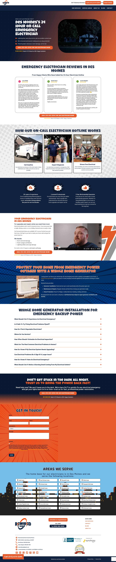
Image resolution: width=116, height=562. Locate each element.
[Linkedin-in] (20, 553)
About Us (97, 8)
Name (10, 415)
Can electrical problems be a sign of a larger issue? (33, 354)
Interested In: (12, 426)
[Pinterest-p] (30, 553)
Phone (31, 420)
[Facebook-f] (17, 553)
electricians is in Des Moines (66, 474)
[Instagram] (24, 553)
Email (10, 420)
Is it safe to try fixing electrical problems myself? (32, 324)
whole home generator (47, 278)
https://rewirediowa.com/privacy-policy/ (37, 449)
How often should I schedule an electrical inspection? (33, 339)
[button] (58, 320)
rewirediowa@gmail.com (15, 449)
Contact (110, 8)
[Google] (34, 553)
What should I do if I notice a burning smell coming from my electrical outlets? (42, 365)
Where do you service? (22, 334)
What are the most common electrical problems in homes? (35, 344)
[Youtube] (37, 553)
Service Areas (87, 8)
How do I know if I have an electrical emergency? (31, 359)
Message (11, 431)
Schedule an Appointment (58, 520)
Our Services (76, 8)
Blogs (103, 8)
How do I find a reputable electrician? (28, 329)
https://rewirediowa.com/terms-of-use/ (18, 450)
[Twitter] (27, 553)
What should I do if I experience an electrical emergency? (35, 319)
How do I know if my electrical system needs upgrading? (34, 349)
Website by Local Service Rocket (58, 559)
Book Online (108, 3)
